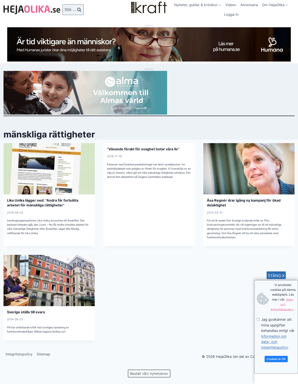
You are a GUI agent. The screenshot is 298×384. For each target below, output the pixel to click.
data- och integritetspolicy (282, 304)
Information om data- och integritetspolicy (274, 342)
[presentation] (49, 168)
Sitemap (43, 354)
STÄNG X (276, 275)
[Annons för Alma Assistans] (149, 93)
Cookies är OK (276, 359)
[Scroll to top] (11, 366)
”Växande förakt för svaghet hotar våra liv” (143, 149)
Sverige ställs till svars (26, 312)
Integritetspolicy (19, 354)
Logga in (231, 14)
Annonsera (249, 5)
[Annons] (149, 60)
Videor (230, 5)
